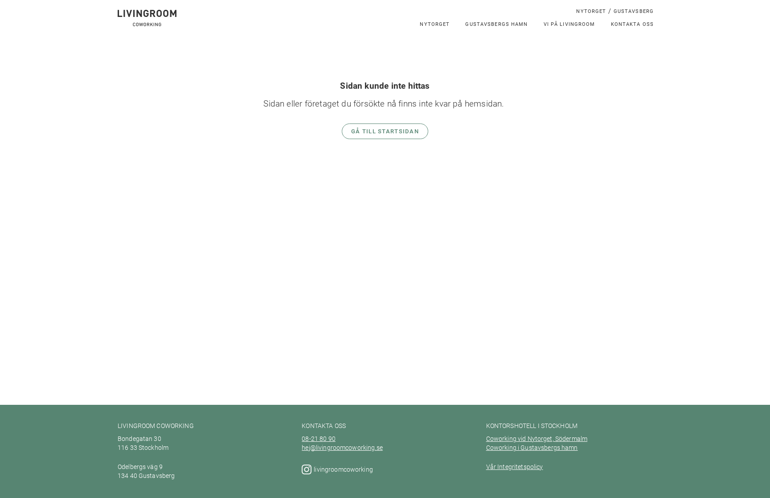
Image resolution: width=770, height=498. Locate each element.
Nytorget (591, 11)
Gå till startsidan (385, 131)
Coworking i (503, 448)
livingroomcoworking (344, 469)
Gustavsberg (634, 11)
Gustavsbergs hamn (496, 24)
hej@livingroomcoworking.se (342, 448)
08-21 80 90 (319, 439)
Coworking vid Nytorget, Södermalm (536, 439)
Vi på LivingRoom (569, 24)
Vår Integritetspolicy (514, 467)
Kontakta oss (632, 24)
